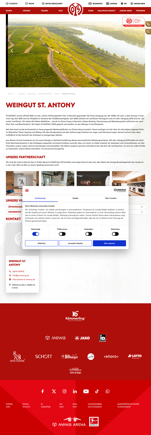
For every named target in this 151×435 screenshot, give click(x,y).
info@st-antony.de (21, 275)
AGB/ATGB (45, 407)
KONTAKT (75, 405)
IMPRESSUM (9, 405)
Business (97, 3)
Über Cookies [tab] (111, 198)
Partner (57, 94)
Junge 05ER (126, 10)
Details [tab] (75, 198)
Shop (31, 3)
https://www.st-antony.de (24, 279)
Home (10, 94)
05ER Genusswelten (45, 94)
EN (125, 3)
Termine (140, 10)
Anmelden (139, 3)
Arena (113, 3)
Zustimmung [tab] (40, 198)
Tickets (13, 3)
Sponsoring (32, 94)
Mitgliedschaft (54, 3)
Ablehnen (42, 243)
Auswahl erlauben (75, 243)
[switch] (62, 234)
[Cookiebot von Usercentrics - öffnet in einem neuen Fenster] (115, 190)
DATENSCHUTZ (26, 405)
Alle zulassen (109, 243)
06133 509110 (18, 271)
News (9, 10)
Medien (61, 405)
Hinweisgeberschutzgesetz (95, 405)
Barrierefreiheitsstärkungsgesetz (128, 405)
